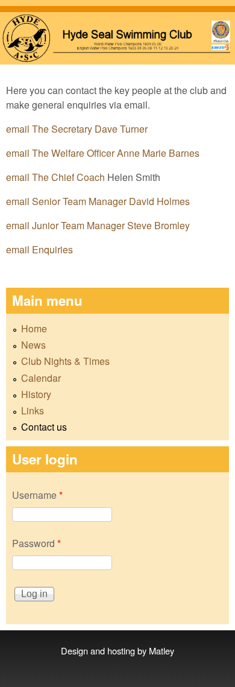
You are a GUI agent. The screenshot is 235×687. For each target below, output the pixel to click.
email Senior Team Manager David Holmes (98, 201)
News (33, 345)
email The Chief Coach (56, 177)
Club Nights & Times (65, 361)
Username (37, 495)
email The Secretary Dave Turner (77, 129)
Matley (161, 650)
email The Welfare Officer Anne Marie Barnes (102, 153)
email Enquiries (39, 249)
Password (36, 543)
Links (32, 410)
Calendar (41, 378)
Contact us (44, 427)
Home (34, 328)
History (36, 394)
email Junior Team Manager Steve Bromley (98, 225)
